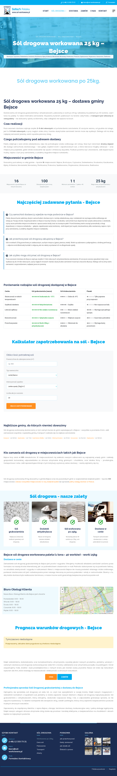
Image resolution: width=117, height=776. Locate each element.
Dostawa (73, 11)
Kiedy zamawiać (66, 742)
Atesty (39, 753)
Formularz (111, 2)
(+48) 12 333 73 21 (69, 2)
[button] (62, 589)
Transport (40, 749)
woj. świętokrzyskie (66, 37)
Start (46, 11)
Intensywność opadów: (14, 382)
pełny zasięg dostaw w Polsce (81, 482)
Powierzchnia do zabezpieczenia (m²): (20, 359)
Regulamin (112, 769)
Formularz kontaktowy (20, 758)
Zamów (84, 11)
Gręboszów (90, 438)
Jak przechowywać (67, 739)
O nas (93, 11)
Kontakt (103, 11)
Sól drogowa (57, 11)
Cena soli (40, 742)
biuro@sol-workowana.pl (91, 2)
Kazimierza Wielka (38, 438)
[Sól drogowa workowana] (16, 10)
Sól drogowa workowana (46, 37)
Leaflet (95, 613)
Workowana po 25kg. (45, 739)
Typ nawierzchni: (12, 370)
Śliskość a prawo (66, 749)
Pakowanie (41, 746)
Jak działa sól (65, 746)
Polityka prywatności (98, 769)
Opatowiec (21, 438)
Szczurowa (74, 438)
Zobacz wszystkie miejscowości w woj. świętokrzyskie (37, 482)
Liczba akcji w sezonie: (14, 393)
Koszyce (6, 438)
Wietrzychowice (57, 438)
